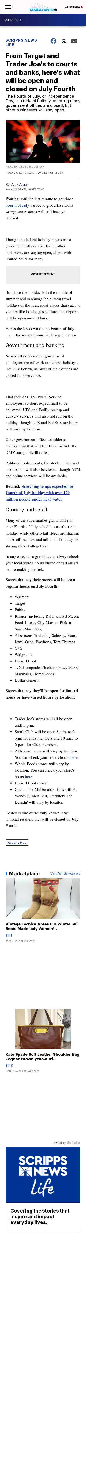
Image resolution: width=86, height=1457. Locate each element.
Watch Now (73, 7)
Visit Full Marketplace (65, 873)
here (74, 757)
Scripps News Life (21, 42)
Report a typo (17, 842)
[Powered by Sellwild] (73, 1142)
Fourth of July (17, 205)
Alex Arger (19, 184)
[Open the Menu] (7, 7)
